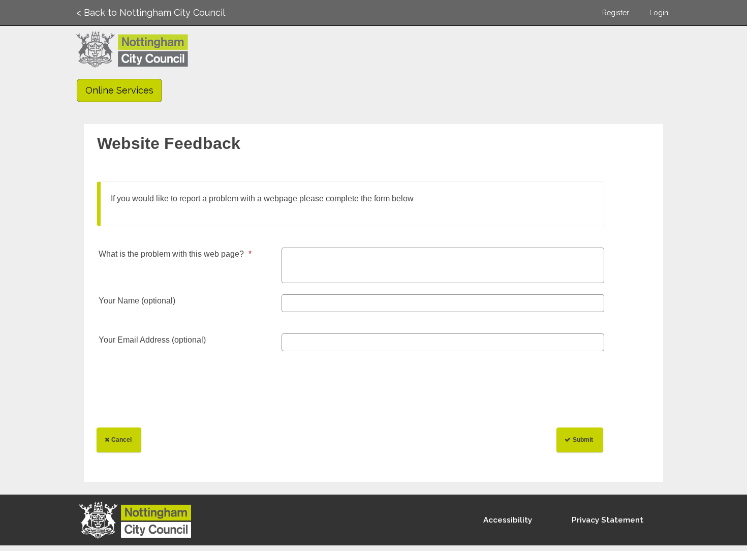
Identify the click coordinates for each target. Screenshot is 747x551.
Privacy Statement (607, 520)
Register (615, 13)
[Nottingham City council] (140, 522)
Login (658, 13)
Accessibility (507, 520)
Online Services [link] (119, 90)
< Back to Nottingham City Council (150, 12)
